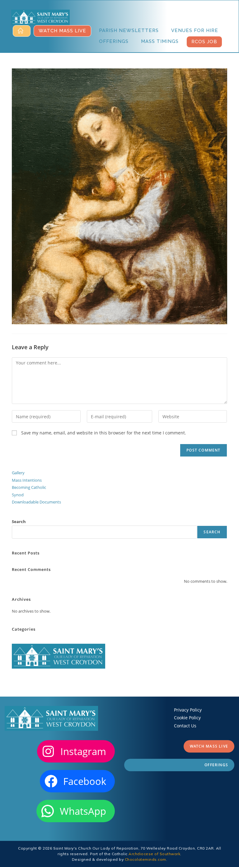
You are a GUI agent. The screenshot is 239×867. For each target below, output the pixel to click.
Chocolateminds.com (145, 859)
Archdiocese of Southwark (154, 853)
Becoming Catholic (29, 487)
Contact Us (185, 726)
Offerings (216, 764)
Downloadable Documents (36, 502)
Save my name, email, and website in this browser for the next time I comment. (103, 433)
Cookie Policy (187, 718)
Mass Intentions (27, 480)
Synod (18, 495)
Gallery (18, 472)
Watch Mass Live (209, 746)
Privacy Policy (188, 710)
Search (19, 521)
